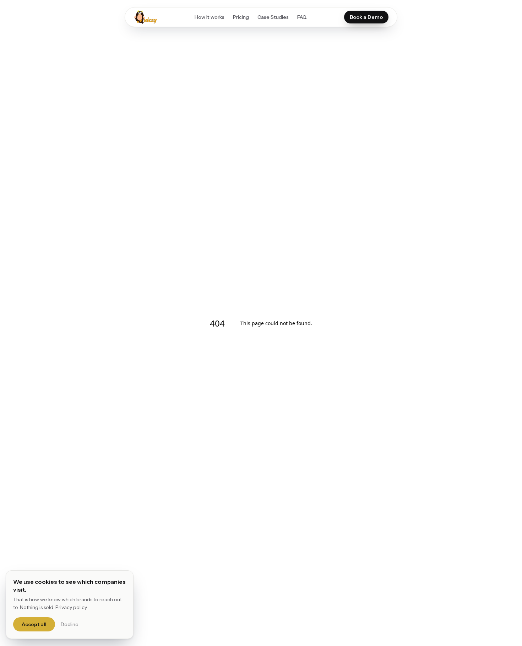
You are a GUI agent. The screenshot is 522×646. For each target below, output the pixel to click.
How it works (209, 17)
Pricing (241, 17)
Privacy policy (71, 607)
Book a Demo (366, 17)
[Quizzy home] (145, 17)
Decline (69, 624)
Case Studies (273, 17)
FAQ (302, 17)
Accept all (34, 624)
